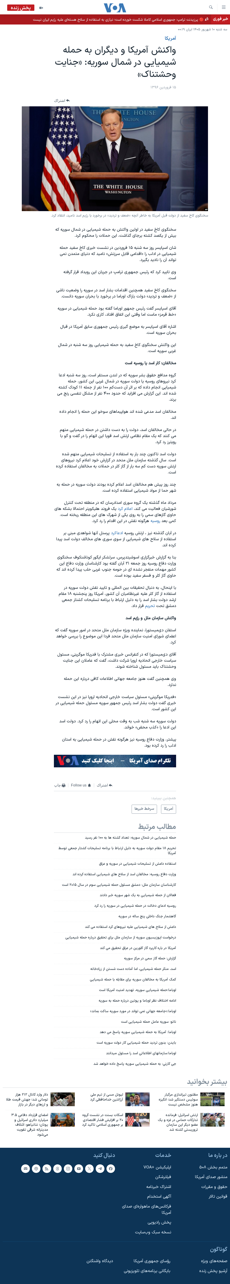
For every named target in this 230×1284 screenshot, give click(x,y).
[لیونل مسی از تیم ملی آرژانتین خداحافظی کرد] (137, 1099)
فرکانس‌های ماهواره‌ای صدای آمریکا (146, 1210)
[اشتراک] (25, 1168)
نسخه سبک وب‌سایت (153, 1232)
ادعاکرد (117, 533)
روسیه (154, 521)
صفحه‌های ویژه (214, 1261)
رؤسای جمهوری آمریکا (152, 1261)
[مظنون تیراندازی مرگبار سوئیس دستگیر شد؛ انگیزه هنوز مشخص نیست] (212, 1099)
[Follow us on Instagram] (68, 1168)
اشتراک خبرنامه (158, 1187)
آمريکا (170, 38)
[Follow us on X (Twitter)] (89, 1168)
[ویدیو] (41, 7)
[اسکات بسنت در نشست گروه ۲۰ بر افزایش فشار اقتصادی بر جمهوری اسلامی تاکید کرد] (137, 1120)
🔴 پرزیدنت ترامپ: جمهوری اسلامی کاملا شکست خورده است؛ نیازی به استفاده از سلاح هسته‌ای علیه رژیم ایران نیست (118, 19)
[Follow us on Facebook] (110, 1168)
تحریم (149, 606)
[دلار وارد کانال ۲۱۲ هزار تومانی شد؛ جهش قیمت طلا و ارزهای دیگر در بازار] (63, 1099)
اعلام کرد (124, 509)
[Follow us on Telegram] (100, 1168)
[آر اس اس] (46, 1168)
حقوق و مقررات (214, 1187)
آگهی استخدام (159, 1197)
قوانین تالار (218, 1197)
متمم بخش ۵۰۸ (213, 1167)
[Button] (62, 101)
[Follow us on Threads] (57, 1168)
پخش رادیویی (159, 1222)
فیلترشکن (163, 1177)
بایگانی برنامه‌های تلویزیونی (147, 1271)
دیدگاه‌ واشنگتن (99, 1261)
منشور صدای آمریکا (211, 1177)
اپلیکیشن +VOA (157, 1167)
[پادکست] (36, 1168)
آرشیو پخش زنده (213, 1271)
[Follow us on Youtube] (78, 1168)
